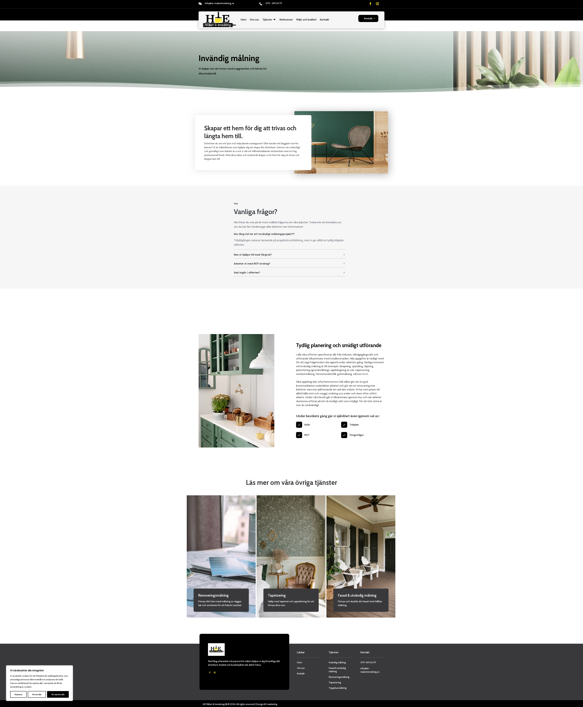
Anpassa (18, 694)
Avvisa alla (36, 694)
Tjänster (267, 19)
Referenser (286, 19)
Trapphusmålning (337, 688)
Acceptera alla (57, 694)
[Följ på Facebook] (370, 4)
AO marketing (270, 704)
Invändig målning (337, 662)
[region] (39, 683)
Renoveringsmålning (339, 677)
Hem (243, 19)
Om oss (254, 19)
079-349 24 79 (368, 662)
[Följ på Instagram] (377, 4)
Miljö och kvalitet (306, 19)
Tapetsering (335, 682)
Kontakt (324, 19)
